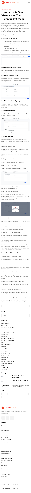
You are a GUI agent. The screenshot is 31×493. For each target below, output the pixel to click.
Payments (3, 359)
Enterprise (11, 393)
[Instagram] (12, 418)
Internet (19, 393)
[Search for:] (15, 315)
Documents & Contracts (6, 340)
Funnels (3, 348)
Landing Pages (4, 353)
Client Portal (4, 334)
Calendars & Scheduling (6, 332)
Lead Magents (4, 355)
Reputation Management (6, 361)
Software (3, 365)
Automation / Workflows (6, 327)
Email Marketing (5, 344)
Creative (4, 393)
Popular (26, 393)
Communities (4, 9)
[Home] (10, 2)
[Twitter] (7, 418)
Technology (4, 367)
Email (2, 342)
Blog (2, 329)
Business (3, 330)
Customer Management (6, 338)
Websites (3, 369)
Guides (10, 9)
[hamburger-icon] (29, 2)
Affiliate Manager (5, 323)
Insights (3, 351)
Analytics (3, 325)
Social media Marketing (6, 363)
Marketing (3, 357)
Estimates (3, 346)
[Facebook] (3, 418)
